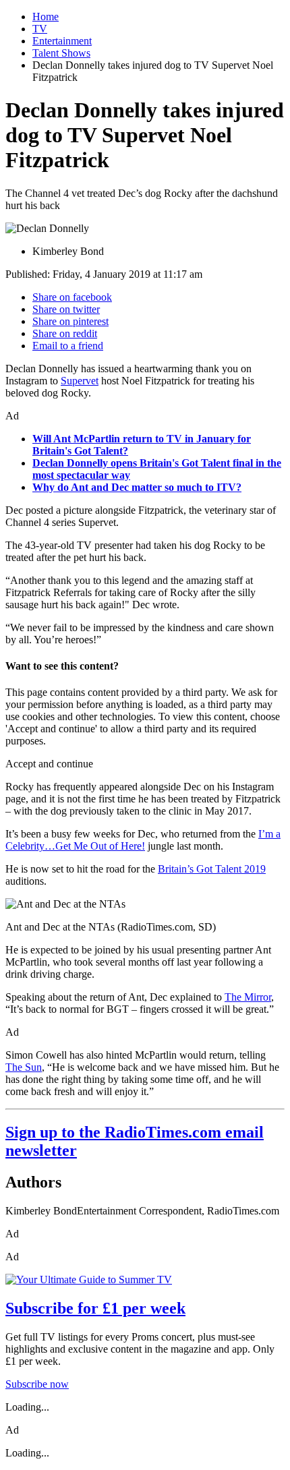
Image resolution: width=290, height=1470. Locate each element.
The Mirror (248, 997)
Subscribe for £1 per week (95, 1308)
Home (45, 16)
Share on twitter (66, 309)
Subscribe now (37, 1384)
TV (39, 28)
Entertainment (62, 41)
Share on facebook (72, 297)
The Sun (23, 1067)
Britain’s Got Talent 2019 (212, 869)
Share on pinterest (70, 321)
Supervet (79, 380)
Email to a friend (67, 345)
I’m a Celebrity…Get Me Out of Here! (143, 840)
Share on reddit (64, 333)
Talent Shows (61, 53)
